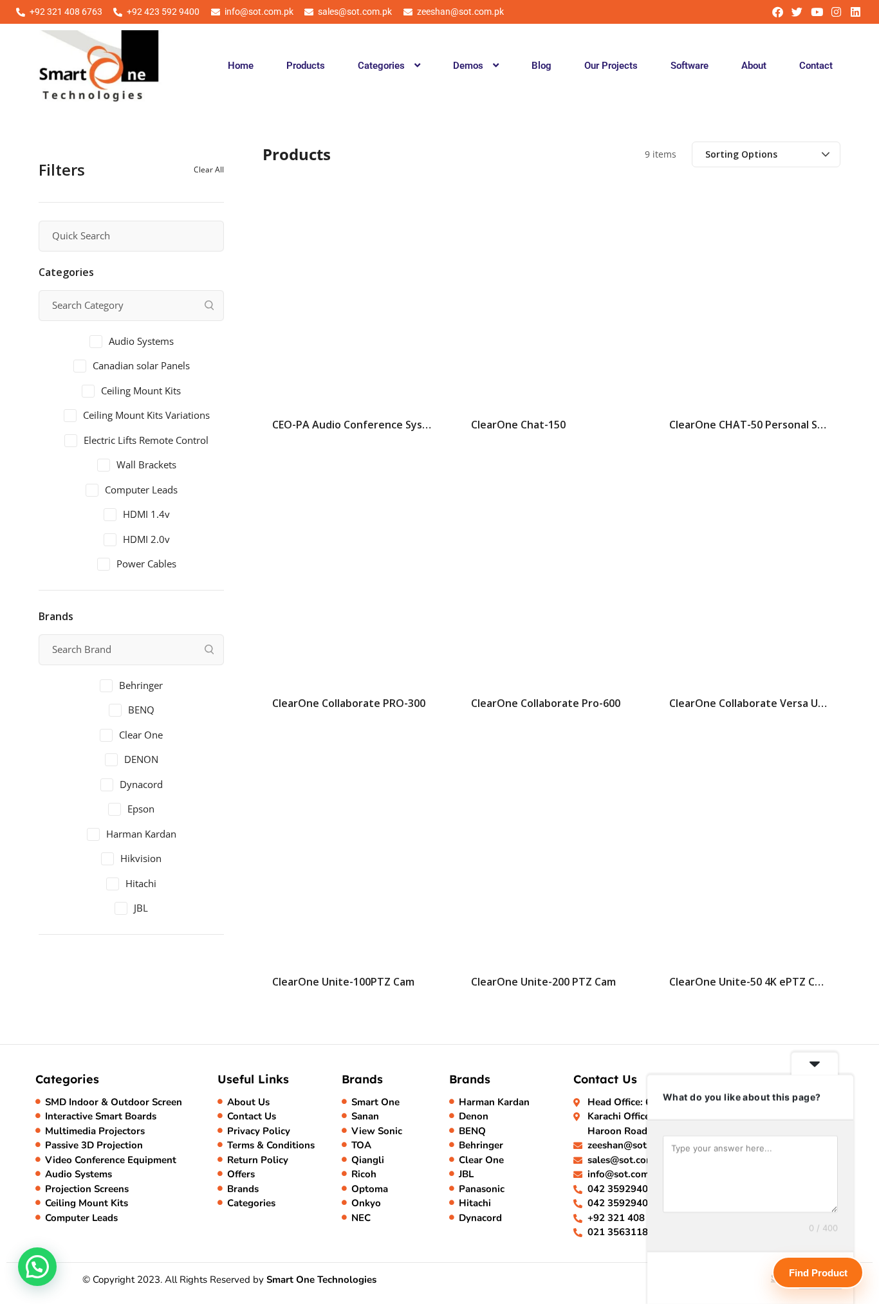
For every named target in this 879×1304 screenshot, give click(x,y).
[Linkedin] (855, 12)
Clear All (209, 170)
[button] (388, 66)
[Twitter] (797, 12)
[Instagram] (836, 12)
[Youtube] (816, 12)
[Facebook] (777, 12)
